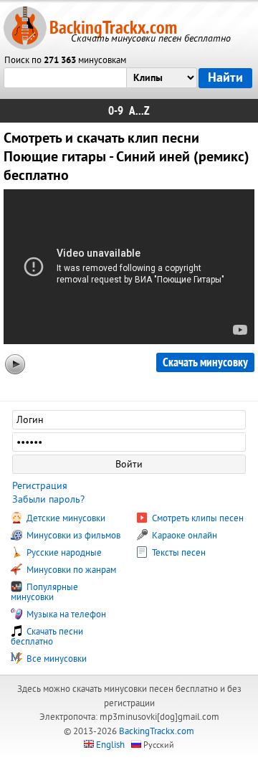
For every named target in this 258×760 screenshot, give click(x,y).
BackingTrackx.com (113, 27)
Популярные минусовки (44, 592)
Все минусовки (55, 659)
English (110, 745)
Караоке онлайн (183, 536)
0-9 (115, 111)
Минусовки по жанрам (70, 570)
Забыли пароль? (48, 499)
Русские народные (63, 553)
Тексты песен (178, 553)
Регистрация (39, 485)
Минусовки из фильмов (72, 536)
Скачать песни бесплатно (47, 637)
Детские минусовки (64, 518)
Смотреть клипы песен (197, 518)
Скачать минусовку (205, 362)
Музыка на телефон (65, 614)
